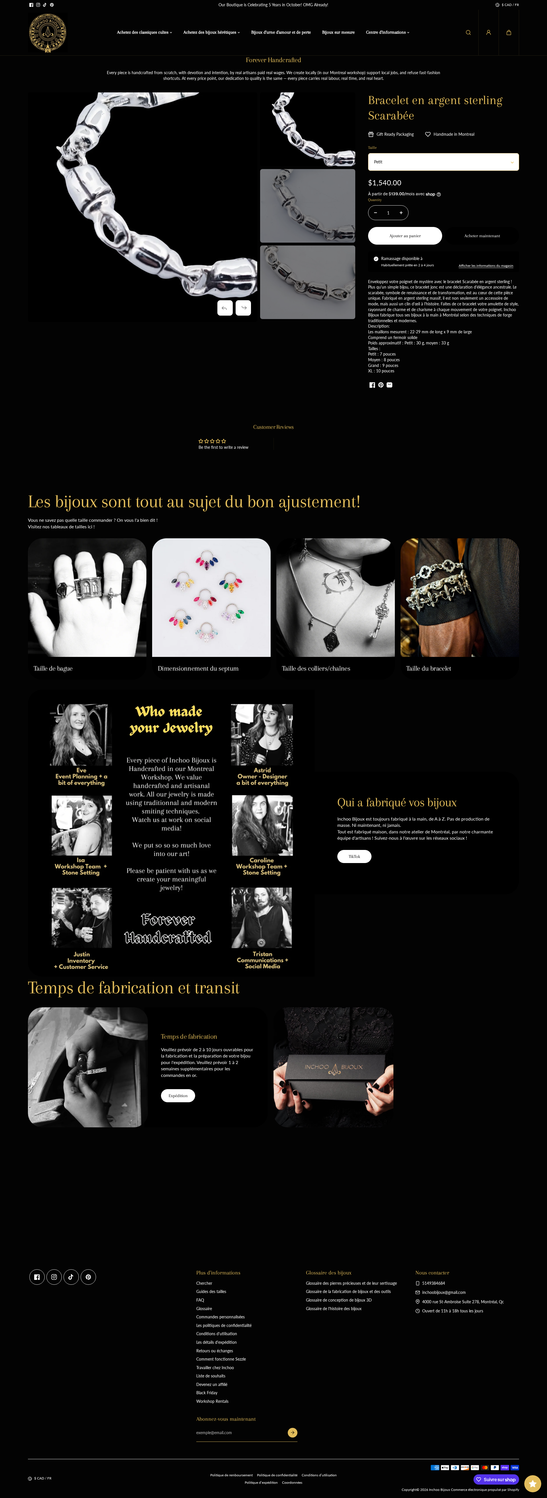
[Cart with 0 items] (509, 32)
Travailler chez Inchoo (215, 1367)
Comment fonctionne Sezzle (221, 1359)
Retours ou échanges (214, 1350)
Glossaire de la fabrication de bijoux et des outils (348, 1291)
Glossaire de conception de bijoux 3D (339, 1300)
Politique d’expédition (261, 1482)
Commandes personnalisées (220, 1316)
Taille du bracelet (428, 668)
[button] (509, 32)
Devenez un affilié (211, 1384)
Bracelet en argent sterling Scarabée (435, 107)
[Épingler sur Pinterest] (381, 385)
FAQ (200, 1300)
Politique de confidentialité (277, 1475)
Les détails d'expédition (216, 1342)
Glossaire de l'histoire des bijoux (334, 1308)
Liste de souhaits (210, 1375)
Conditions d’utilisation (319, 1475)
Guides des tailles (211, 1291)
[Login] (488, 32)
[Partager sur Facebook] (372, 385)
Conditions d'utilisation (216, 1333)
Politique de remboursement (231, 1475)
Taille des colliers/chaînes (316, 668)
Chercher (204, 1283)
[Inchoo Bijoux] (48, 32)
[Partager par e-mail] (389, 385)
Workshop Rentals (212, 1401)
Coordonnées (292, 1482)
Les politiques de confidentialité (224, 1325)
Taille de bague (53, 668)
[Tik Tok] (45, 4)
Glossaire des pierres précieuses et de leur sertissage (351, 1283)
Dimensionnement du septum (198, 668)
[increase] (401, 213)
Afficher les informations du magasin (486, 265)
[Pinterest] (51, 4)
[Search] (468, 32)
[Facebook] (31, 4)
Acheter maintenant (482, 235)
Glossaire (204, 1308)
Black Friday (206, 1392)
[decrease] (375, 213)
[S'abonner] (292, 1433)
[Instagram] (38, 4)
